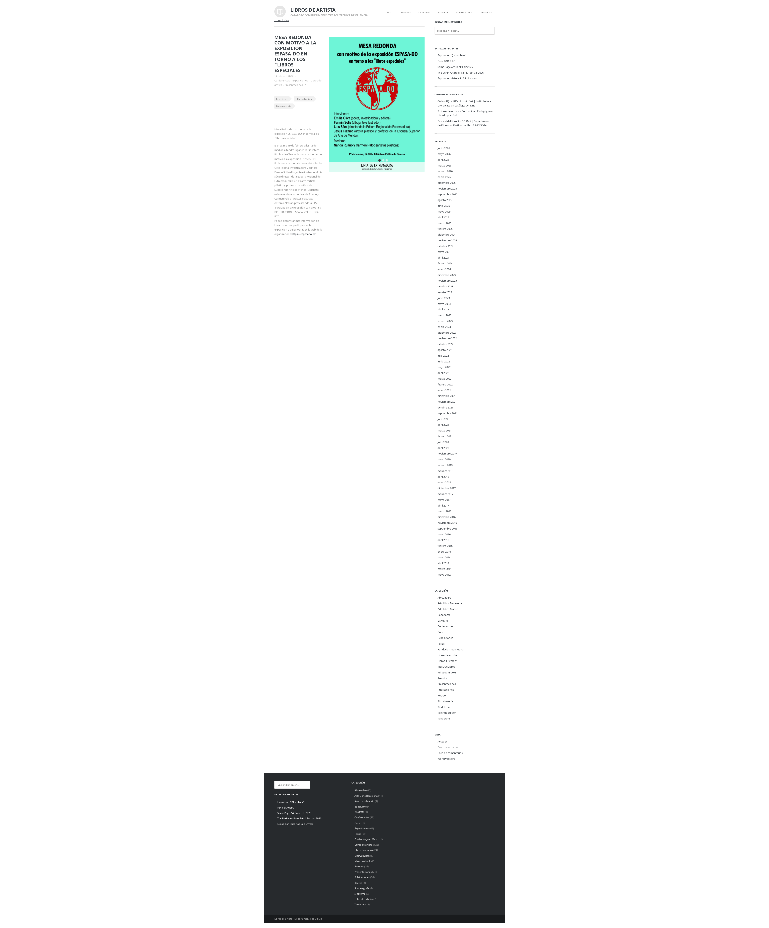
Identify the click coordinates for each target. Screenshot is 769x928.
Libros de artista (447, 655)
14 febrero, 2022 (283, 76)
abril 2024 (443, 257)
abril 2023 (443, 309)
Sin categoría (445, 701)
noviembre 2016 (447, 523)
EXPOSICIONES (464, 12)
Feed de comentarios (450, 753)
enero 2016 (444, 551)
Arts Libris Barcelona (450, 603)
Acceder (442, 741)
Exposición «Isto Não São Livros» (457, 78)
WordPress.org (446, 758)
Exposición (281, 98)
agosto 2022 (445, 350)
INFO (390, 12)
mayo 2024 (444, 252)
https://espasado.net (303, 234)
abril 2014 (443, 563)
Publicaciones (446, 689)
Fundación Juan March (451, 649)
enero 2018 (444, 482)
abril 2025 (443, 217)
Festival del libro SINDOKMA (470, 125)
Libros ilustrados (447, 661)
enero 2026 (444, 177)
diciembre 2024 (447, 234)
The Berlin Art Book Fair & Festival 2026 (461, 72)
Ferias (441, 643)
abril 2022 (443, 373)
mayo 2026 (444, 154)
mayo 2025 (444, 211)
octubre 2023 (445, 286)
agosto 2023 (445, 292)
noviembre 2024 (447, 240)
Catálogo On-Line (465, 105)
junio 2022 (444, 361)
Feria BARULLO (446, 61)
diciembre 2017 (447, 488)
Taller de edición (447, 712)
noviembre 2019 (447, 453)
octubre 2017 (445, 494)
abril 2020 (443, 448)
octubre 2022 (445, 344)
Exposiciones (300, 80)
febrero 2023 (445, 321)
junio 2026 (444, 148)
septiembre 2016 (447, 528)
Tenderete (444, 718)
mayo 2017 (444, 500)
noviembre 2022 (447, 338)
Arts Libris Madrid (448, 609)
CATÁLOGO (424, 12)
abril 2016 (443, 540)
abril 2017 (443, 505)
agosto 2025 (445, 200)
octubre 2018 (445, 471)
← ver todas (281, 20)
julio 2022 (443, 355)
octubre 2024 (445, 246)
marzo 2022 (444, 378)
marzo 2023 (444, 315)
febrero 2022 (445, 384)
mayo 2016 (444, 534)
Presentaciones (294, 85)
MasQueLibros (446, 666)
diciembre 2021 (447, 396)
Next (416, 45)
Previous (409, 45)
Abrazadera (444, 597)
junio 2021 (444, 419)
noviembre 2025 (447, 188)
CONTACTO (486, 12)
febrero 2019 (445, 465)
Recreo (442, 695)
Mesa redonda (283, 106)
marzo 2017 (444, 511)
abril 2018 (443, 477)
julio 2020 (443, 442)
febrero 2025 (445, 229)
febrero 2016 (445, 546)
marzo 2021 (444, 430)
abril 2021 (443, 424)
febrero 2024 (445, 263)
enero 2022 (444, 390)
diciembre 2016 (447, 517)
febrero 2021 (445, 436)
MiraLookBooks (447, 672)
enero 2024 (444, 269)
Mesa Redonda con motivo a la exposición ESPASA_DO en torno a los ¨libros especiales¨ (295, 54)
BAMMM (443, 620)
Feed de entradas (448, 747)
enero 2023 (444, 327)
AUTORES (443, 12)
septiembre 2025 (447, 194)
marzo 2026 (444, 165)
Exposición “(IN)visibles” (452, 55)
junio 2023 (444, 298)
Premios (442, 678)
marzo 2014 (444, 569)
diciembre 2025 (447, 183)
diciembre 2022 (447, 332)
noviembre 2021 (447, 401)
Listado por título (448, 115)
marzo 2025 (444, 223)
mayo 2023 (444, 304)
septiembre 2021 (447, 413)
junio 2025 (444, 206)
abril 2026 (443, 160)
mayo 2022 (444, 367)
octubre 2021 (445, 407)
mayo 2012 (444, 574)
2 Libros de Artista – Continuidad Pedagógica (464, 111)
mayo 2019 (444, 459)
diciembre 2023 (447, 275)
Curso (441, 632)
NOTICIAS (406, 12)
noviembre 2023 (447, 280)
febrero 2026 (445, 171)
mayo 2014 (444, 557)
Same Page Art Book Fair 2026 (455, 67)
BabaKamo (444, 615)
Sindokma (444, 707)
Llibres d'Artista (304, 98)
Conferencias (282, 80)
